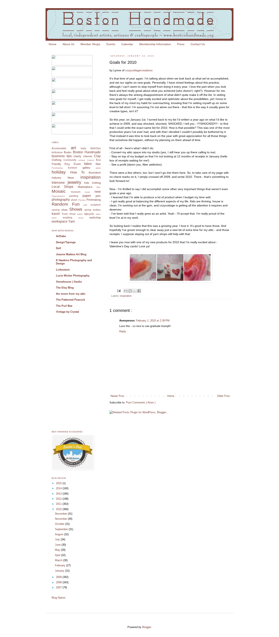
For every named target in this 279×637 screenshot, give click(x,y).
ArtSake (61, 236)
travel (56, 213)
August (59, 534)
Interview (58, 182)
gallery (86, 167)
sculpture (95, 204)
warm (54, 218)
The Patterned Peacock (70, 299)
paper (87, 195)
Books (67, 152)
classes (87, 156)
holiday (59, 172)
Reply (122, 331)
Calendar (127, 44)
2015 (59, 483)
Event (77, 164)
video (98, 214)
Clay (97, 156)
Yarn (71, 221)
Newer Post (117, 395)
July (58, 539)
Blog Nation (58, 597)
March (59, 560)
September (62, 529)
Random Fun (66, 204)
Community (70, 160)
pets (98, 195)
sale (85, 205)
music (87, 192)
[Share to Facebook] (139, 291)
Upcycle (89, 213)
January (60, 570)
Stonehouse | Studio (69, 281)
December (61, 513)
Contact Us (198, 44)
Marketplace (85, 186)
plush (74, 199)
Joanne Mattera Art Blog (71, 254)
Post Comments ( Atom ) (140, 402)
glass (98, 168)
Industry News (63, 177)
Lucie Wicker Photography (72, 275)
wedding (67, 217)
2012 (59, 498)
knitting (96, 182)
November (61, 518)
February (60, 565)
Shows (75, 209)
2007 (59, 587)
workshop (95, 217)
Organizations (58, 196)
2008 (59, 582)
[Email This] (126, 291)
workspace (59, 221)
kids (86, 182)
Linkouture (63, 269)
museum (75, 191)
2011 (59, 503)
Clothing (56, 159)
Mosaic (59, 191)
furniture (72, 167)
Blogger (146, 627)
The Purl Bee (64, 305)
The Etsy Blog (65, 287)
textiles (97, 209)
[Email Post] (118, 290)
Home (52, 44)
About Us (68, 44)
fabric (88, 164)
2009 (59, 577)
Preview (82, 200)
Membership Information (155, 44)
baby (83, 148)
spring (87, 209)
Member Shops (90, 44)
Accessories (59, 148)
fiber (98, 164)
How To (77, 172)
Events (110, 44)
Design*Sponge (66, 242)
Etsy (67, 164)
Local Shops (62, 186)
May (58, 549)
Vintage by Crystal (67, 311)
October (60, 523)
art (73, 147)
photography (61, 199)
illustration (95, 172)
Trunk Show (68, 214)
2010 (59, 509)
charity (77, 156)
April (58, 555)
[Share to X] (135, 291)
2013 (59, 493)
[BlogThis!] (130, 291)
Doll (58, 248)
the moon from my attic (71, 293)
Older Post (223, 395)
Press (180, 44)
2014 (59, 488)
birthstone (57, 152)
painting (73, 196)
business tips (62, 156)
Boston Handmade (87, 152)
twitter (80, 214)
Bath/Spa (95, 148)
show (64, 209)
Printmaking (94, 199)
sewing (56, 209)
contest (81, 160)
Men (99, 187)
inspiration (126, 295)
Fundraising (57, 168)
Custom (90, 160)
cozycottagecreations (139, 70)
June (58, 544)
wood (80, 218)
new (98, 191)
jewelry (74, 182)
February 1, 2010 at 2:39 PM (153, 320)
